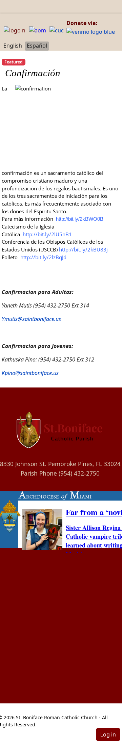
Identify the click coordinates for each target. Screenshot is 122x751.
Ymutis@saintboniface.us (31, 319)
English (12, 45)
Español (37, 45)
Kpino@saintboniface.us (30, 373)
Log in (108, 734)
